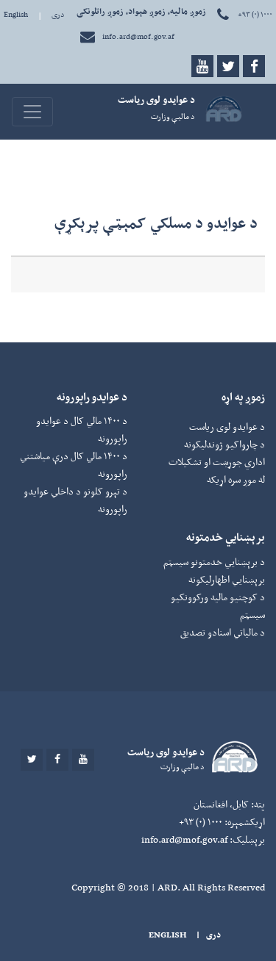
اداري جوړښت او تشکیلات (217, 461)
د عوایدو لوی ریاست (227, 426)
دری (58, 14)
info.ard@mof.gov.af (138, 36)
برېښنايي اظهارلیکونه (226, 579)
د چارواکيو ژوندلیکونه (224, 444)
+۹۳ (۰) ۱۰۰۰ (254, 14)
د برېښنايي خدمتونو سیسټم (214, 561)
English (16, 14)
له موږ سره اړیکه (236, 479)
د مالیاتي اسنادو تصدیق (222, 632)
